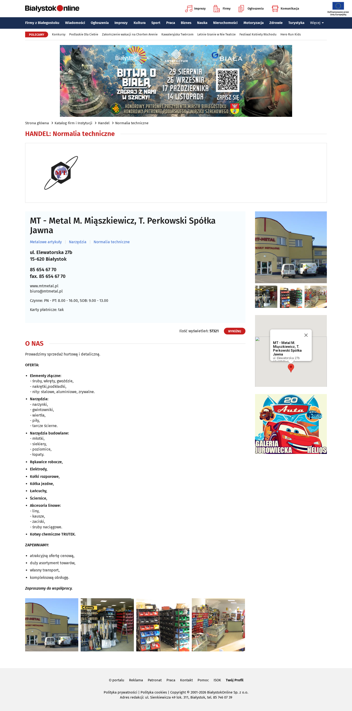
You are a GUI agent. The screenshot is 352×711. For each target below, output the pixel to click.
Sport (155, 23)
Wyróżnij (234, 331)
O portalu (116, 680)
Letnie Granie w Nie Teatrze (216, 34)
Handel (103, 123)
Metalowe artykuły (46, 242)
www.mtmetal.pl (44, 286)
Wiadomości (75, 23)
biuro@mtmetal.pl (46, 291)
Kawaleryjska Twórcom (177, 34)
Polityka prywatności (120, 692)
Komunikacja (290, 8)
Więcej (315, 23)
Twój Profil (234, 680)
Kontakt (186, 680)
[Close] (306, 335)
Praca (170, 23)
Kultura (140, 23)
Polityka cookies (154, 692)
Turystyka (296, 23)
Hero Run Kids (290, 34)
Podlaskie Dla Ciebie (83, 34)
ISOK (217, 680)
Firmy (227, 8)
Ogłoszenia (256, 8)
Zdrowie (276, 23)
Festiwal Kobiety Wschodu (258, 34)
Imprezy (200, 8)
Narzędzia (77, 242)
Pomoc (203, 680)
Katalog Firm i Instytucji (73, 123)
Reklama (136, 680)
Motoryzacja (254, 23)
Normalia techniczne (131, 123)
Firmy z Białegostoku (42, 23)
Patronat (155, 680)
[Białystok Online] (52, 8)
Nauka (202, 23)
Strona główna (37, 123)
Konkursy (58, 34)
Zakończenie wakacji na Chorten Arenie (130, 34)
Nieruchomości (225, 23)
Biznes (186, 23)
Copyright (178, 692)
